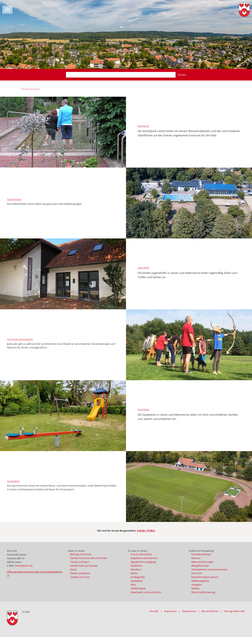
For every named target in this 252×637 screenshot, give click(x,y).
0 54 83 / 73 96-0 (146, 530)
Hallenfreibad (14, 199)
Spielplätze (143, 409)
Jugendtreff (143, 267)
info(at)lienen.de (24, 565)
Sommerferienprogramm (20, 339)
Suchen (182, 74)
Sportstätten (13, 481)
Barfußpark (143, 126)
